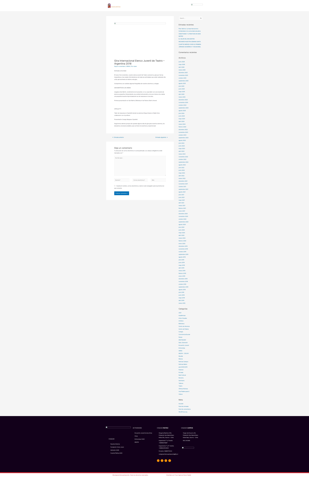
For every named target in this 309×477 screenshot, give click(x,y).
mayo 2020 (182, 232)
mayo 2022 (182, 173)
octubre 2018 (182, 284)
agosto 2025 (182, 83)
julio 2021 (181, 194)
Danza (180, 337)
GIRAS (128, 66)
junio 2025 (182, 89)
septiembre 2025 (183, 81)
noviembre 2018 (183, 281)
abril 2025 (181, 94)
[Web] (158, 180)
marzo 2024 (182, 124)
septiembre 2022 (183, 162)
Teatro (180, 386)
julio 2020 (181, 227)
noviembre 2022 (183, 156)
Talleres (181, 383)
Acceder (181, 403)
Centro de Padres (184, 329)
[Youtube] (166, 460)
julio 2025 (181, 86)
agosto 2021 (182, 192)
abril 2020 (181, 235)
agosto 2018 (182, 289)
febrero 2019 (182, 273)
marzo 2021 (182, 205)
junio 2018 (182, 295)
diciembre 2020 (183, 213)
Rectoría (181, 378)
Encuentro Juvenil (184, 345)
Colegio (181, 331)
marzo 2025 (182, 97)
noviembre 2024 (183, 102)
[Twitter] (162, 460)
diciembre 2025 (183, 72)
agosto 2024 (182, 110)
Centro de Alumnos (184, 326)
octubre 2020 (182, 219)
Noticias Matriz (183, 364)
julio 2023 (181, 143)
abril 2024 (181, 121)
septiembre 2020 (183, 222)
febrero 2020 (182, 241)
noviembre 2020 (183, 216)
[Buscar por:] (191, 18)
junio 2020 (182, 230)
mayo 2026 (182, 64)
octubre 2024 (182, 105)
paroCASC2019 (183, 367)
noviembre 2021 (183, 184)
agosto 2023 (182, 140)
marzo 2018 (182, 303)
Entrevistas (182, 348)
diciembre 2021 (183, 181)
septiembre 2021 (183, 189)
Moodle (181, 356)
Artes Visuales (183, 318)
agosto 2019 (182, 257)
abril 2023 (181, 151)
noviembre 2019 (183, 249)
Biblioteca (181, 323)
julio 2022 (181, 167)
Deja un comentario (119, 66)
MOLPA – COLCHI (184, 353)
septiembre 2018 (183, 287)
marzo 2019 (182, 270)
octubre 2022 (182, 159)
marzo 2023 (182, 154)
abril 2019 (181, 268)
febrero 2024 (182, 127)
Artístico (181, 321)
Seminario (181, 380)
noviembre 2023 (183, 132)
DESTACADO (182, 340)
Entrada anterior (118, 137)
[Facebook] (158, 460)
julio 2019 (181, 260)
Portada (181, 372)
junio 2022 (182, 170)
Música (181, 359)
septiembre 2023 (183, 137)
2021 (180, 312)
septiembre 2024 (183, 108)
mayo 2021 (182, 200)
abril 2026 (181, 67)
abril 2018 (181, 300)
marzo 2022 (182, 178)
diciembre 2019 (183, 246)
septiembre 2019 (183, 254)
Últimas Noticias (183, 388)
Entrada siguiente (161, 137)
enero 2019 (182, 276)
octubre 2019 (182, 251)
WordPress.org (183, 412)
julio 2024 (181, 113)
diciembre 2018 (183, 278)
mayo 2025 (182, 91)
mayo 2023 (182, 148)
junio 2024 (182, 116)
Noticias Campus (183, 361)
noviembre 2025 (183, 75)
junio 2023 (182, 146)
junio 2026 (182, 61)
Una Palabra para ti (184, 391)
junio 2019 (182, 262)
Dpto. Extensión (183, 342)
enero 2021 (182, 211)
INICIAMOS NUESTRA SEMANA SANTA (190, 41)
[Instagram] (169, 460)
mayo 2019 (182, 265)
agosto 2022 (182, 165)
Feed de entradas (184, 406)
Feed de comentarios (185, 409)
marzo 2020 (182, 238)
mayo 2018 (182, 298)
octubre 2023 (182, 135)
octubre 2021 (182, 186)
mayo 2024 (182, 118)
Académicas (182, 315)
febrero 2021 (182, 208)
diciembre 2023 (183, 129)
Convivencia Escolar (184, 334)
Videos (181, 394)
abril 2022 (181, 175)
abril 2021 (181, 203)
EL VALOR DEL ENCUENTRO (187, 39)
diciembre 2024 (183, 99)
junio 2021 (182, 197)
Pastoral (181, 369)
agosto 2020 (182, 224)
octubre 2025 (182, 78)
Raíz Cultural (182, 375)
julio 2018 (181, 292)
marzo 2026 (182, 70)
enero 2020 (182, 243)
